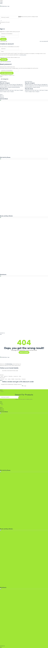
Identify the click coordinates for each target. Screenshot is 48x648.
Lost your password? (44, 41)
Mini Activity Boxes (5, 157)
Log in (1, 61)
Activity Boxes (4, 98)
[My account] (0, 25)
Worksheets (3, 274)
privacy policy (23, 55)
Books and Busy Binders (6, 216)
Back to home (24, 352)
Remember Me (4, 41)
